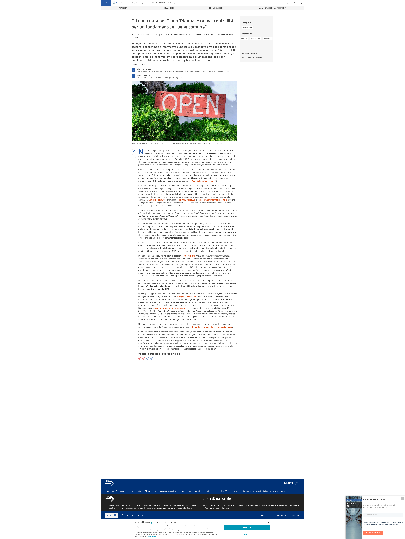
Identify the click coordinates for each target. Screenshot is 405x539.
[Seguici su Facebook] (122, 515)
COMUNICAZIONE (216, 8)
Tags (270, 515)
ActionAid (191, 200)
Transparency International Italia (212, 200)
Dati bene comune (157, 200)
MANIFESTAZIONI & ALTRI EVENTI (272, 8)
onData (182, 200)
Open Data (162, 34)
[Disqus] (202, 392)
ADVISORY (123, 8)
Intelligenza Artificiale (186, 296)
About (261, 515)
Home (134, 34)
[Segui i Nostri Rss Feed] (142, 515)
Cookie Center (295, 515)
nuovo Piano (189, 256)
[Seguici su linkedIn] (127, 515)
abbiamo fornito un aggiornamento (169, 308)
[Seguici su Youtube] (137, 515)
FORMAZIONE (168, 8)
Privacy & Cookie (281, 515)
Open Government (147, 34)
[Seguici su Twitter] (132, 515)
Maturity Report (208, 181)
